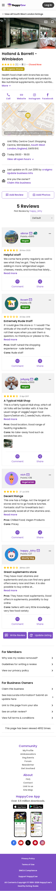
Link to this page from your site (20, 705)
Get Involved (28, 768)
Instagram (34, 99)
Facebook (47, 99)
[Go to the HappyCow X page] (28, 842)
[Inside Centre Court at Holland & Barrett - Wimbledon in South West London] (28, 33)
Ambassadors (28, 754)
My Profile (28, 750)
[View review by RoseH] (11, 303)
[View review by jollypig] (11, 383)
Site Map (28, 789)
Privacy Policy (28, 858)
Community (28, 746)
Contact (28, 782)
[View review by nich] (11, 478)
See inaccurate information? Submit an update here (25, 697)
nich (23, 474)
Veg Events (28, 757)
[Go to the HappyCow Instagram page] (42, 842)
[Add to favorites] (52, 21)
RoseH (24, 300)
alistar (24, 233)
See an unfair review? (14, 711)
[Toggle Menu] (3, 5)
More (5, 85)
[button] (28, 116)
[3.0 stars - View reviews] (8, 64)
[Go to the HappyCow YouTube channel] (21, 842)
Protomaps (17, 133)
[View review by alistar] (11, 237)
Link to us (28, 786)
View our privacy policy (15, 670)
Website (21, 99)
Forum (28, 761)
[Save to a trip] (46, 21)
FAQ (28, 779)
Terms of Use (28, 864)
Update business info (20, 173)
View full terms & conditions (18, 718)
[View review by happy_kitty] (11, 554)
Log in (48, 5)
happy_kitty (36, 211)
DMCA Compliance (28, 870)
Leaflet (8, 133)
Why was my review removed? (20, 658)
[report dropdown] (50, 233)
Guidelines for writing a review (19, 664)
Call (8, 99)
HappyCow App (28, 796)
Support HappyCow (28, 876)
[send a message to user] (31, 233)
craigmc (47, 169)
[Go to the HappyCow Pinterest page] (35, 842)
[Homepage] (16, 5)
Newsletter (28, 764)
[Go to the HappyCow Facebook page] (13, 842)
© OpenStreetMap (32, 133)
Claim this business (19, 182)
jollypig (24, 379)
